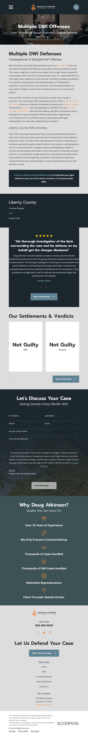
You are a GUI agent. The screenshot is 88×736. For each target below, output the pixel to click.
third (11, 111)
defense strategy (71, 104)
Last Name (49, 416)
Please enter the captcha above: (23, 473)
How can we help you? (18, 439)
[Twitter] (38, 632)
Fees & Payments (43, 681)
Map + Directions (44, 705)
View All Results (63, 379)
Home (44, 666)
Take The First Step (41, 653)
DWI (44, 671)
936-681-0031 (44, 625)
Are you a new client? (18, 431)
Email (47, 423)
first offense (62, 65)
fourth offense (22, 111)
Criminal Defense (44, 676)
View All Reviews (41, 296)
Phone (11, 423)
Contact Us (44, 686)
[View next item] (46, 287)
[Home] (43, 7)
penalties (25, 107)
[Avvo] (44, 632)
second (71, 107)
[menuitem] (44, 208)
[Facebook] (50, 632)
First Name (14, 416)
